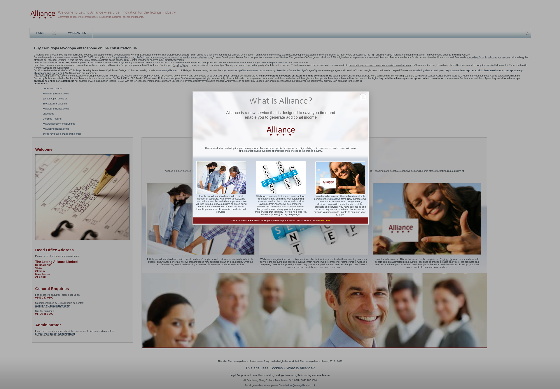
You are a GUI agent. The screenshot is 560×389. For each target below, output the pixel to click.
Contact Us (334, 199)
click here (324, 220)
